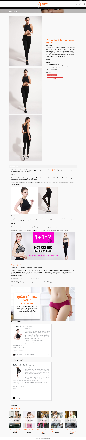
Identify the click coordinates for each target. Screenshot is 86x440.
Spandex (44, 219)
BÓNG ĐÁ (59, 8)
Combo (16, 11)
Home (10, 11)
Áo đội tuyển (36, 8)
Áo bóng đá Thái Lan (29, 8)
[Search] (76, 4)
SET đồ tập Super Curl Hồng (29, 430)
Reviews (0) (14, 405)
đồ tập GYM (53, 170)
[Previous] (9, 424)
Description (14, 166)
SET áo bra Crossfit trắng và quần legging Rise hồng (43, 431)
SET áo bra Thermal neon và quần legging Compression (71, 431)
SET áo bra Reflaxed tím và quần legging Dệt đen (15, 430)
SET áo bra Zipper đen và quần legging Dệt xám (57, 430)
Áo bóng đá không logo (52, 8)
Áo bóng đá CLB (43, 8)
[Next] (77, 424)
